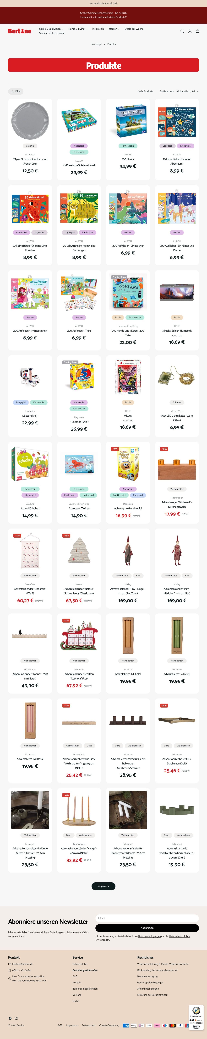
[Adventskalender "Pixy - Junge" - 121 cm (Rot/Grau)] (128, 551)
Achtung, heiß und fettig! (128, 508)
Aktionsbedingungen (148, 989)
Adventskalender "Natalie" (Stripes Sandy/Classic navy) (79, 591)
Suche (76, 1001)
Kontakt (77, 982)
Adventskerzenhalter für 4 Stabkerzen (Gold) (176, 761)
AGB (60, 1025)
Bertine (20, 1025)
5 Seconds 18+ (30, 415)
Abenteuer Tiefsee (79, 508)
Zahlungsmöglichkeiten (85, 989)
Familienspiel (79, 152)
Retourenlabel (80, 964)
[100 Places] (128, 121)
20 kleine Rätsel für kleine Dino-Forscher (30, 248)
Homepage (96, 44)
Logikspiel (167, 146)
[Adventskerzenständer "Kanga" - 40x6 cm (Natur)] (79, 810)
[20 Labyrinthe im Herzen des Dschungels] (79, 207)
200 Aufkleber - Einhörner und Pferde (177, 248)
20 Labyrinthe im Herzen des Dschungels (79, 248)
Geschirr (30, 146)
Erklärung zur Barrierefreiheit (152, 995)
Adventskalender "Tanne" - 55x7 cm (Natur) (30, 676)
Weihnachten (176, 489)
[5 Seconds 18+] (30, 377)
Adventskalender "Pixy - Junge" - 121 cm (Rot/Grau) (128, 591)
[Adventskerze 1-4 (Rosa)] (30, 720)
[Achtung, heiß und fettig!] (128, 464)
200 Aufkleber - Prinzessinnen (30, 330)
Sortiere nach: (167, 91)
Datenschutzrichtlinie (179, 936)
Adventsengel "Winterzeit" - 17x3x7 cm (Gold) (177, 504)
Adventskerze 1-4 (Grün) (177, 674)
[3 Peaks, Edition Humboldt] (177, 292)
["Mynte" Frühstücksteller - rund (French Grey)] (30, 121)
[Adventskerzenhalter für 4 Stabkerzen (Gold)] (177, 720)
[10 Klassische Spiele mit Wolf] (79, 121)
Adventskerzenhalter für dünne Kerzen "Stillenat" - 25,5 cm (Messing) (30, 853)
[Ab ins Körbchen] (30, 464)
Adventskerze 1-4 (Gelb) (128, 674)
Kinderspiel (79, 146)
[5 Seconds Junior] (79, 377)
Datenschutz (88, 1025)
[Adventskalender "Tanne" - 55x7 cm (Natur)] (30, 636)
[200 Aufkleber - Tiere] (79, 292)
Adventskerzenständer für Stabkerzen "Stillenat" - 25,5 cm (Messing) (128, 853)
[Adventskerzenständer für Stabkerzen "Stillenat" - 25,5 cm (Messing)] (128, 810)
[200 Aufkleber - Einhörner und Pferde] (177, 207)
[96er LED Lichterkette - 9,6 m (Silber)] (177, 377)
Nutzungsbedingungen (149, 936)
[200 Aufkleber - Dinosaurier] (128, 207)
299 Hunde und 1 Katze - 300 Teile (128, 333)
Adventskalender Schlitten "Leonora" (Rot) (79, 676)
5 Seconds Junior (79, 422)
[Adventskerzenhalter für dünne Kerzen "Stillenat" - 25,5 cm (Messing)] (30, 810)
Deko (89, 746)
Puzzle (118, 317)
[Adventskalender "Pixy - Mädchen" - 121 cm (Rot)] (177, 551)
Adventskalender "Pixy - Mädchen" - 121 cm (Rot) (177, 591)
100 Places (128, 159)
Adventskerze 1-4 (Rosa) (30, 759)
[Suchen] (182, 31)
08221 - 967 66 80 (21, 970)
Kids (138, 576)
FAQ (75, 976)
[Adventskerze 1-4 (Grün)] (177, 636)
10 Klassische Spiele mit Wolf (79, 165)
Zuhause (177, 402)
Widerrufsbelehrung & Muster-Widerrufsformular (163, 964)
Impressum (72, 1025)
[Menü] (202, 1007)
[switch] (196, 1027)
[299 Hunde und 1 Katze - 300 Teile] (128, 292)
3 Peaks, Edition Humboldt (176, 330)
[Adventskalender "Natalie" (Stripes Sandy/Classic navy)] (79, 551)
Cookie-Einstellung (109, 1025)
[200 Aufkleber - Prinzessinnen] (30, 292)
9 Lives (128, 415)
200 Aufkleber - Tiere (79, 330)
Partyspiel (21, 402)
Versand (77, 995)
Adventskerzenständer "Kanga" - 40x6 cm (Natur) (79, 851)
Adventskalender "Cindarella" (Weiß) (30, 591)
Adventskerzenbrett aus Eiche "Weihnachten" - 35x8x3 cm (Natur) (79, 764)
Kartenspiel (38, 402)
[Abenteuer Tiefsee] (79, 464)
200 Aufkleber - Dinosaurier (127, 245)
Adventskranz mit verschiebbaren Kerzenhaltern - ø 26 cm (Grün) (176, 853)
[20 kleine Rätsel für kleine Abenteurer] (177, 121)
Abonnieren (147, 928)
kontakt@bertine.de (22, 964)
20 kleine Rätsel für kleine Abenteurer (177, 161)
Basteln (127, 232)
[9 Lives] (128, 377)
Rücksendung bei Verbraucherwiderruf (157, 970)
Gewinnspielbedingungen (150, 982)
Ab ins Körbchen (30, 508)
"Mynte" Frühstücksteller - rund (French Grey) (30, 161)
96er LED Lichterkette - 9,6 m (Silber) (177, 418)
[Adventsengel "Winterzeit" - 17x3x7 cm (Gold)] (177, 464)
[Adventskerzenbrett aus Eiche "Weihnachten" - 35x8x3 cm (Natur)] (79, 720)
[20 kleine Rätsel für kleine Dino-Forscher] (30, 207)
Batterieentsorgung (147, 976)
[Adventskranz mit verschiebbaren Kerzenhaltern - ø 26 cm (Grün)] (177, 810)
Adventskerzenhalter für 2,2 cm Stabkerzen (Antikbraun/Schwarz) (128, 764)
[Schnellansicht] (44, 109)
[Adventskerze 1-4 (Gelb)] (128, 636)
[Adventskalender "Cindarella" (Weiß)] (30, 551)
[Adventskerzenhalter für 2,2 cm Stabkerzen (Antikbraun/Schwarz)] (128, 720)
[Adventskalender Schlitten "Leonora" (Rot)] (79, 636)
